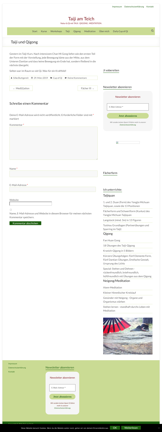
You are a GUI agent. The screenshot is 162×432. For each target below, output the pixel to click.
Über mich (104, 31)
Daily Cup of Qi (120, 31)
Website (14, 199)
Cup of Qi (57, 77)
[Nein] (159, 428)
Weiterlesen (131, 427)
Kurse (44, 31)
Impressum (117, 6)
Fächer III (87, 88)
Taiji (68, 31)
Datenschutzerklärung (134, 6)
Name (13, 168)
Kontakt (150, 6)
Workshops (56, 31)
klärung (133, 125)
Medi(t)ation (21, 88)
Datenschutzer (125, 125)
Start (34, 31)
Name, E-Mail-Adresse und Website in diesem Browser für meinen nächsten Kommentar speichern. (50, 215)
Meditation (90, 31)
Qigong (77, 31)
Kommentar (16, 124)
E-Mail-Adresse (18, 184)
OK (115, 427)
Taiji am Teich (81, 18)
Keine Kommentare (77, 77)
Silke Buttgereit (21, 77)
